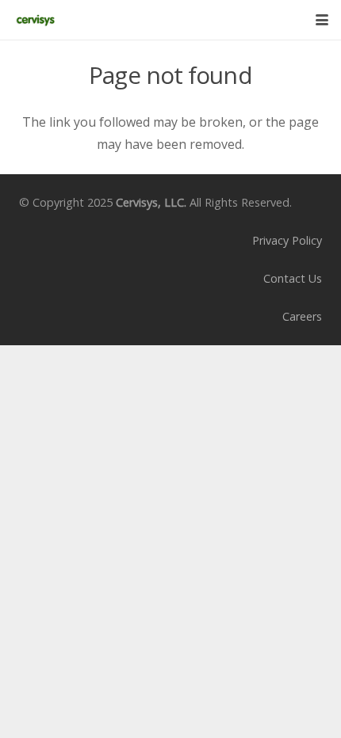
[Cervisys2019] (35, 20)
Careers (302, 316)
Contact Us (292, 278)
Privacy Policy (287, 240)
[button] (322, 19)
